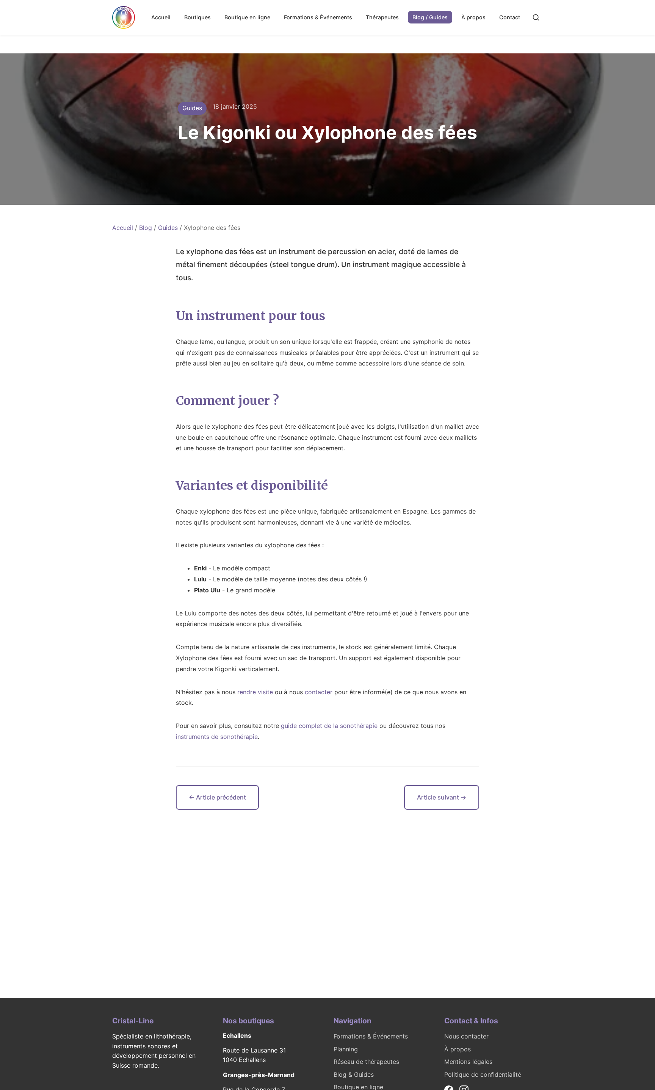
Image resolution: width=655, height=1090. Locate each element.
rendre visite (255, 692)
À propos (473, 17)
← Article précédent (217, 797)
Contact (509, 17)
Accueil (161, 17)
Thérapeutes (382, 17)
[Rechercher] (536, 17)
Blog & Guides (354, 1074)
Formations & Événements (318, 17)
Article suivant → (441, 797)
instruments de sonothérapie (217, 736)
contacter (318, 692)
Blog (145, 227)
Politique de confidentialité (482, 1074)
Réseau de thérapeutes (366, 1061)
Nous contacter (466, 1036)
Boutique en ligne (247, 17)
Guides (168, 227)
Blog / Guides (430, 17)
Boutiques (197, 17)
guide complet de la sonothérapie (329, 725)
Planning (346, 1049)
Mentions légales (468, 1061)
